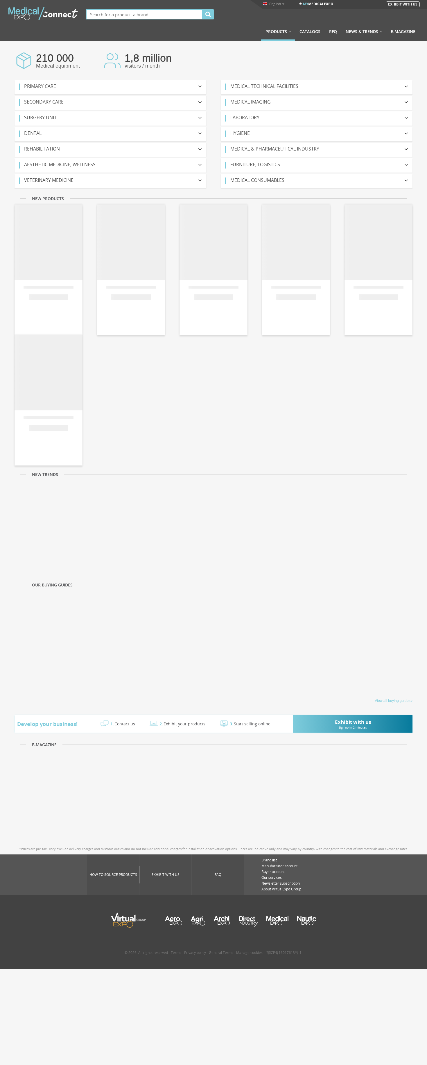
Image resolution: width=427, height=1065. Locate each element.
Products (276, 31)
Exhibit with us (166, 874)
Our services (271, 877)
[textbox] (144, 14)
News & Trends (362, 31)
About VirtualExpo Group (281, 889)
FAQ (218, 874)
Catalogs (309, 31)
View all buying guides (392, 701)
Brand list (269, 860)
